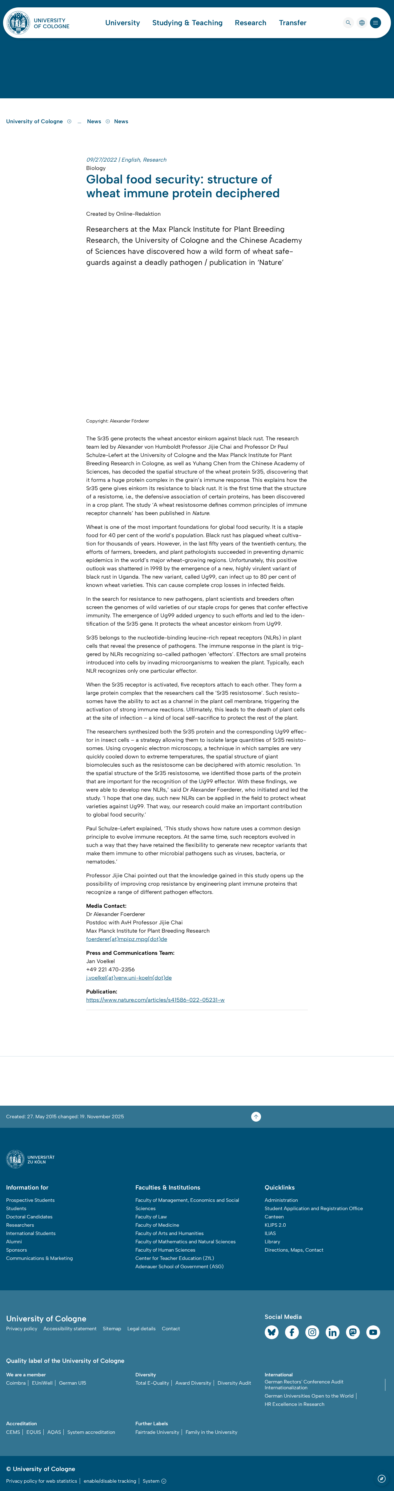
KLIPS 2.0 (275, 1225)
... (80, 121)
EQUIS (33, 1432)
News (95, 121)
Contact (171, 1329)
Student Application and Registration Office (314, 1208)
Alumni (14, 1242)
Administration (281, 1200)
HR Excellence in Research (294, 1404)
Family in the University (211, 1432)
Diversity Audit (234, 1383)
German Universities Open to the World (309, 1396)
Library (272, 1242)
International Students (31, 1233)
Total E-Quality (152, 1383)
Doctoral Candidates (29, 1217)
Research (251, 22)
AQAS (54, 1432)
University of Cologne (35, 121)
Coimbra (16, 1383)
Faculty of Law (151, 1217)
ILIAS (270, 1233)
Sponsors (16, 1250)
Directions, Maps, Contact (294, 1250)
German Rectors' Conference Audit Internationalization (304, 1385)
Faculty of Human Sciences (165, 1250)
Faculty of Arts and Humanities (169, 1233)
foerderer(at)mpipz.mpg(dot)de (126, 939)
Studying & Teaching (187, 22)
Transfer (293, 22)
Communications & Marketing (39, 1258)
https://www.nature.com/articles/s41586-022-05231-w (155, 1000)
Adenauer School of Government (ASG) (179, 1266)
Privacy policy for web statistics (41, 1481)
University (122, 22)
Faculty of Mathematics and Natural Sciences (185, 1242)
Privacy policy (21, 1329)
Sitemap (112, 1329)
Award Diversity (193, 1383)
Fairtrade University (157, 1432)
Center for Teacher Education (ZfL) (174, 1258)
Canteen (274, 1217)
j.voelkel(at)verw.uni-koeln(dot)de (129, 977)
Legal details (141, 1329)
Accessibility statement (70, 1329)
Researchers (20, 1225)
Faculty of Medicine (157, 1225)
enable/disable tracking (110, 1481)
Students (16, 1208)
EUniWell (42, 1383)
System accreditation (91, 1432)
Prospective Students (30, 1200)
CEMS (13, 1432)
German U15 (72, 1383)
